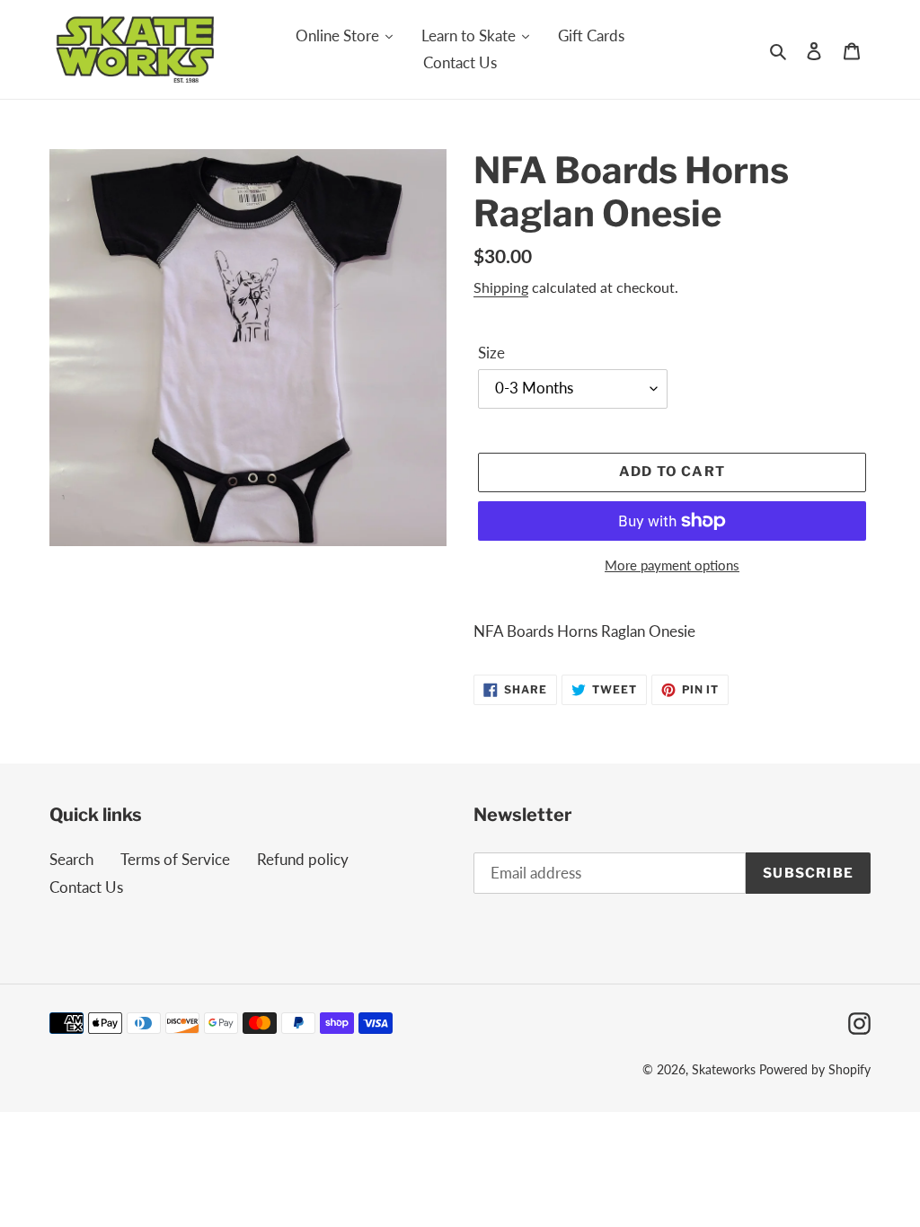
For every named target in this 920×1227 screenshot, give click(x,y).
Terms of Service (175, 859)
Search (71, 859)
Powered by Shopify (815, 1069)
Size (491, 352)
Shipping (500, 287)
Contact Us (86, 887)
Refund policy (303, 859)
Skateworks (724, 1069)
